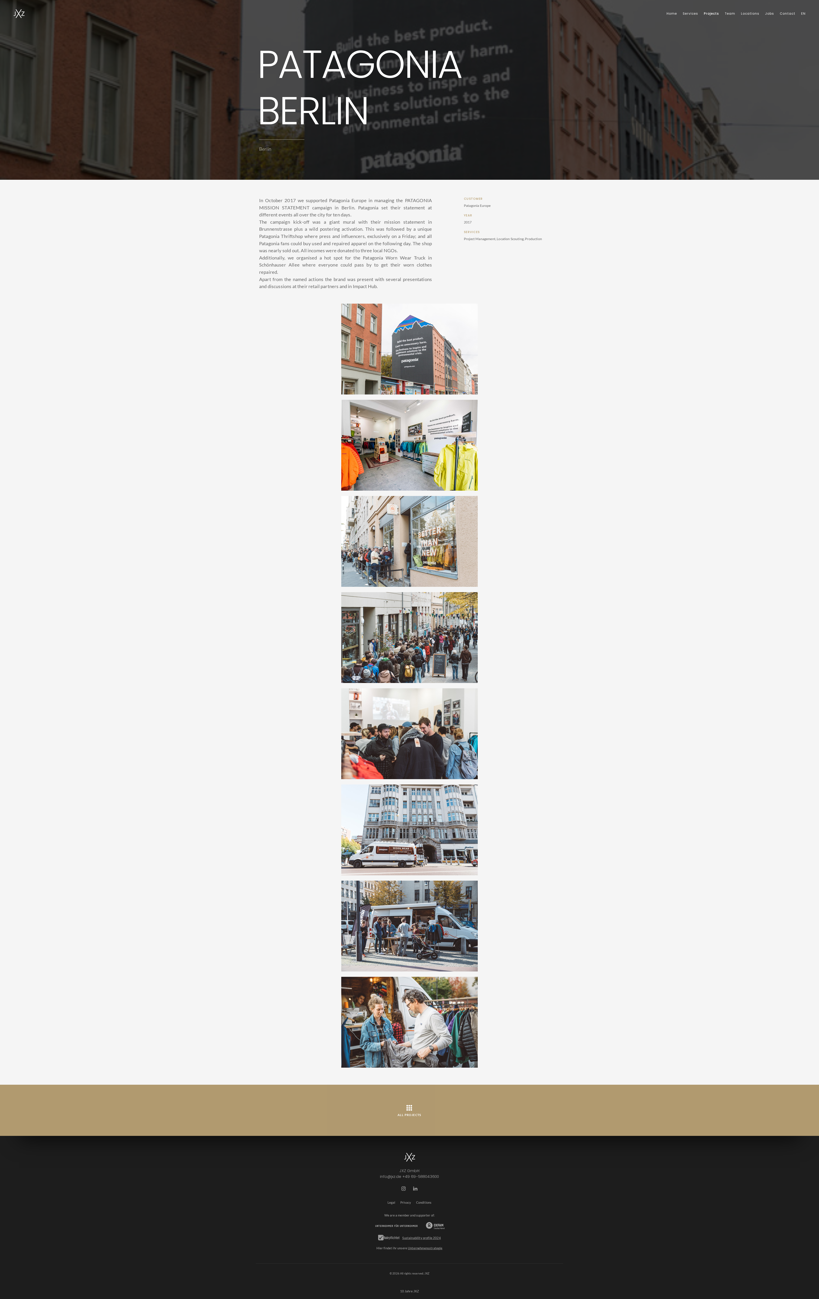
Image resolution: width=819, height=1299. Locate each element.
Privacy (405, 1202)
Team (730, 13)
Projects (711, 13)
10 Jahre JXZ (409, 1291)
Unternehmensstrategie (425, 1248)
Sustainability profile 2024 (421, 1238)
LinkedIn (415, 1188)
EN (803, 13)
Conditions (424, 1202)
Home (672, 13)
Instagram (403, 1188)
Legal (391, 1202)
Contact (787, 13)
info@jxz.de (390, 1176)
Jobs (769, 13)
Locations (750, 13)
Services (690, 13)
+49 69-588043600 (420, 1176)
